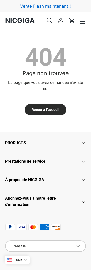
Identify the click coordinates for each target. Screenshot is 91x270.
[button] (71, 20)
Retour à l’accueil (45, 110)
